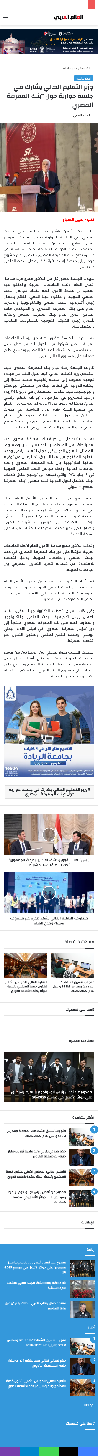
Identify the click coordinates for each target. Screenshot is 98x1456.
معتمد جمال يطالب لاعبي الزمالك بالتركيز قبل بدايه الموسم (35, 1305)
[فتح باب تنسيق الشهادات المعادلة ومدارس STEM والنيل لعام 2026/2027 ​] (72, 965)
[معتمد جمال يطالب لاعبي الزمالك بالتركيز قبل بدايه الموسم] (82, 1309)
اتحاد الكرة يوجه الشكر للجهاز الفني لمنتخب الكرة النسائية (52, 1094)
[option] (49, 1077)
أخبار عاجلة (70, 68)
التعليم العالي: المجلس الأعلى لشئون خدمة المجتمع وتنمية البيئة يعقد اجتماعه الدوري (26, 986)
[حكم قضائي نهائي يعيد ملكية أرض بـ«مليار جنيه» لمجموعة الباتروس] (81, 1157)
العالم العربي (81, 115)
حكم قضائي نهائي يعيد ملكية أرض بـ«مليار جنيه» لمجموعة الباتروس (37, 1153)
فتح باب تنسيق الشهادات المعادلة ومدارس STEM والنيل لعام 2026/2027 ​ (73, 986)
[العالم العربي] (68, 17)
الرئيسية (85, 68)
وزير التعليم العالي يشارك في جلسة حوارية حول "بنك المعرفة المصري (48, 791)
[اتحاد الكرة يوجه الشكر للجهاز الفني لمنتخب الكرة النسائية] (82, 1289)
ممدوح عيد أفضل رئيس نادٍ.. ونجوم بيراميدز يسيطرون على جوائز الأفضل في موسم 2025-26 (37, 1197)
